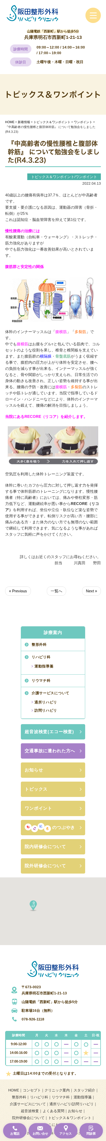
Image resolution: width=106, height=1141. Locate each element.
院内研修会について (45, 846)
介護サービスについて (50, 693)
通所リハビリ (45, 702)
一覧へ (56, 591)
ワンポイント (38, 808)
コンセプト (32, 1090)
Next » (91, 591)
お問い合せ (40, 1133)
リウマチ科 (41, 680)
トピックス (36, 789)
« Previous (18, 591)
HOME (13, 1090)
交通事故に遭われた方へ (50, 750)
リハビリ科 (41, 657)
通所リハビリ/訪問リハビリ (71, 1104)
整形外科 (39, 644)
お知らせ (34, 770)
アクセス (65, 1133)
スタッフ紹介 (84, 1090)
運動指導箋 (44, 666)
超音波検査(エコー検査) (49, 731)
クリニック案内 (57, 1090)
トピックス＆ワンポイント (69, 1118)
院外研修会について (45, 865)
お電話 (15, 1133)
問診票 (91, 1133)
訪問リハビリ (45, 710)
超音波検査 (30, 1111)
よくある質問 (53, 1111)
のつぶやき (63, 827)
